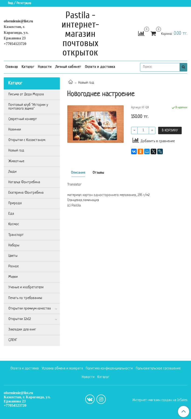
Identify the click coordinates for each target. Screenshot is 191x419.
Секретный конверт (22, 119)
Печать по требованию (25, 298)
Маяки (13, 277)
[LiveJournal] (160, 151)
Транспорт (16, 235)
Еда (11, 214)
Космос (13, 224)
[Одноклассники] (140, 151)
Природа (15, 203)
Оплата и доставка (100, 67)
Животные (16, 161)
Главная (12, 67)
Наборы (13, 245)
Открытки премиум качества (29, 309)
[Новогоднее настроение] (95, 124)
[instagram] (101, 399)
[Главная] (70, 83)
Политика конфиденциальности (109, 369)
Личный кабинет (68, 67)
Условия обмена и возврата (62, 369)
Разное (13, 266)
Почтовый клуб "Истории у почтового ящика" (28, 107)
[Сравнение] (141, 34)
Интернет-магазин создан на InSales (160, 400)
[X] (153, 151)
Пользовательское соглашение (158, 369)
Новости (45, 67)
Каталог (28, 67)
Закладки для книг (22, 330)
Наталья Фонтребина (24, 182)
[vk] (90, 399)
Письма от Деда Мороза (26, 94)
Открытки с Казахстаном (26, 140)
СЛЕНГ (12, 340)
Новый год (86, 83)
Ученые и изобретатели (26, 287)
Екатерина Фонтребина (26, 193)
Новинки (14, 130)
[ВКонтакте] (134, 151)
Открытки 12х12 (19, 319)
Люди (12, 172)
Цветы (12, 256)
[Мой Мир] (147, 151)
